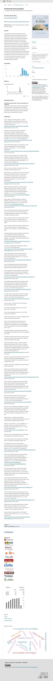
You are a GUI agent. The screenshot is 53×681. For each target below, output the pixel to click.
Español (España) (8, 618)
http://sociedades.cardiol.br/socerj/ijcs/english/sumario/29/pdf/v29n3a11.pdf (21, 377)
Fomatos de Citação (36, 61)
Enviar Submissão (8, 532)
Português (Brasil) (8, 620)
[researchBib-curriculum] (9, 581)
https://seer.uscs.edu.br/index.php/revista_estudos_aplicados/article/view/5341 (21, 151)
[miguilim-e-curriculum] (9, 570)
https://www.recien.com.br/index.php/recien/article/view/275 (17, 402)
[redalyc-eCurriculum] (8, 577)
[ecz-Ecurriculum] (9, 545)
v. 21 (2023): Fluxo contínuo (18, 4)
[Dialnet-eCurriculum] (8, 540)
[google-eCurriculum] (9, 558)
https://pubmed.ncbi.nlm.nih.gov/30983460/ (14, 430)
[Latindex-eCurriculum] (8, 562)
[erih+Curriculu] (10, 554)
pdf (34, 42)
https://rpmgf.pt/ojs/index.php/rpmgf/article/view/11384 (16, 298)
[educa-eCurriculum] (8, 550)
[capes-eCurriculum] (9, 573)
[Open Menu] (4, 1)
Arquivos (9, 4)
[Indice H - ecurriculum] (14, 609)
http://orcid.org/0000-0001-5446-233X (10, 18)
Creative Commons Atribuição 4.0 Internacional (27, 667)
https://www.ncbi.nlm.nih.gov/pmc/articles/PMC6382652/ (16, 194)
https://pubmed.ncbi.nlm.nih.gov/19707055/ (14, 352)
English (5, 616)
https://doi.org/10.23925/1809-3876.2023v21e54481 (18, 21)
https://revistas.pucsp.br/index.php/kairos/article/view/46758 (17, 391)
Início (5, 4)
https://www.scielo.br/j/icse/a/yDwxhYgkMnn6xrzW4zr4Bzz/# (17, 259)
